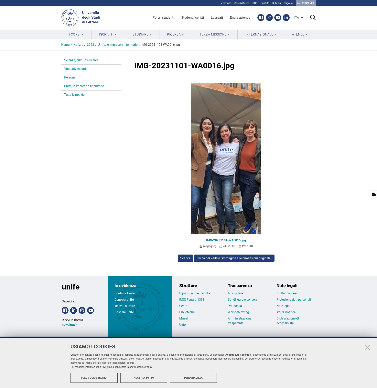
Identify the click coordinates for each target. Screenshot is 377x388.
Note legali (283, 306)
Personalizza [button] (193, 377)
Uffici (182, 325)
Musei (183, 318)
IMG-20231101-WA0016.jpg (226, 240)
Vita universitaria (76, 69)
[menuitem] (76, 34)
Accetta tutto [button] (144, 377)
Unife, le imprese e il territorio (118, 45)
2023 (90, 45)
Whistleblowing (238, 312)
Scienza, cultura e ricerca (81, 60)
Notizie (78, 45)
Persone (69, 77)
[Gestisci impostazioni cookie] (373, 194)
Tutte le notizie (74, 95)
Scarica (185, 258)
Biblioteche (187, 312)
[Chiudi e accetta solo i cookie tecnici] (367, 347)
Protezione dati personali (293, 299)
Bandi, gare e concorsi (243, 299)
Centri (183, 306)
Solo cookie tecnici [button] (94, 377)
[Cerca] (311, 17)
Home (65, 45)
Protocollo (235, 306)
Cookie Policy (144, 366)
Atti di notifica (286, 312)
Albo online (235, 293)
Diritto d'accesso (287, 293)
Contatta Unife (124, 293)
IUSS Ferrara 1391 (191, 299)
